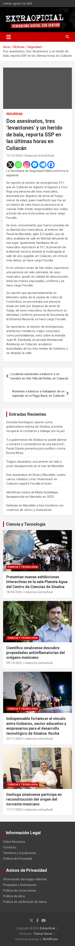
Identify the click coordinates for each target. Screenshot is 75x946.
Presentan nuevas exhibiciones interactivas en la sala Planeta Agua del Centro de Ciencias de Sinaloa (37, 582)
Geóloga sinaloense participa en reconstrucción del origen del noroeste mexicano (34, 799)
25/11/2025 (14, 738)
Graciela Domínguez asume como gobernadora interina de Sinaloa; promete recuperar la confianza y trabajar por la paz (35, 426)
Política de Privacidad (17, 858)
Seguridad (14, 114)
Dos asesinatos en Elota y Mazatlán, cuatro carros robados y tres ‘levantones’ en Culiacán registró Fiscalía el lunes (36, 479)
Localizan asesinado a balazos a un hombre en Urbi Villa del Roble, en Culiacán (39, 376)
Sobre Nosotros (14, 842)
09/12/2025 (14, 663)
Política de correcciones (19, 890)
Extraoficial (47, 928)
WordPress (50, 939)
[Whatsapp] (18, 164)
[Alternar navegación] (8, 37)
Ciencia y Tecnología (25, 524)
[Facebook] (51, 164)
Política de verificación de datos (25, 902)
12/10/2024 (14, 155)
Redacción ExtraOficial (39, 155)
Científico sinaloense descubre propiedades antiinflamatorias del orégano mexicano (35, 653)
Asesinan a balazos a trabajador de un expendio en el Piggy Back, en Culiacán (38, 393)
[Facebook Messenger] (34, 164)
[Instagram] (26, 164)
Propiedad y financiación (19, 885)
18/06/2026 (14, 592)
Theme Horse (42, 934)
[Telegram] (42, 164)
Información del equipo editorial (24, 879)
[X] (10, 164)
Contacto (9, 847)
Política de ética (14, 896)
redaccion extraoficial (39, 592)
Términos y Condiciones (19, 853)
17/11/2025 (14, 809)
